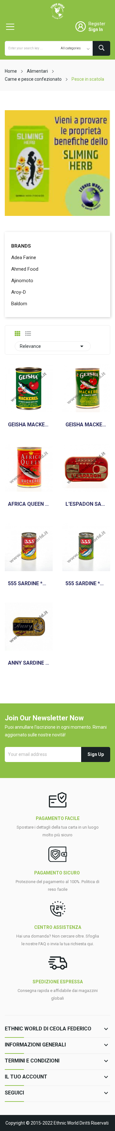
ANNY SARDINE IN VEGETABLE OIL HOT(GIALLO (29, 663)
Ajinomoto (22, 280)
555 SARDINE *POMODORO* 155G (86, 583)
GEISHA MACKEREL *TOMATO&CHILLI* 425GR (29, 425)
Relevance (53, 346)
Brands (21, 246)
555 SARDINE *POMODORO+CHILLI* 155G (29, 583)
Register (96, 23)
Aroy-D (18, 292)
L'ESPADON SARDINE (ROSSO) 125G (86, 504)
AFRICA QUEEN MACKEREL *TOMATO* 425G (29, 504)
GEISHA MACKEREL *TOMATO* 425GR (86, 425)
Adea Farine (23, 257)
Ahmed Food (24, 269)
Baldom (19, 304)
